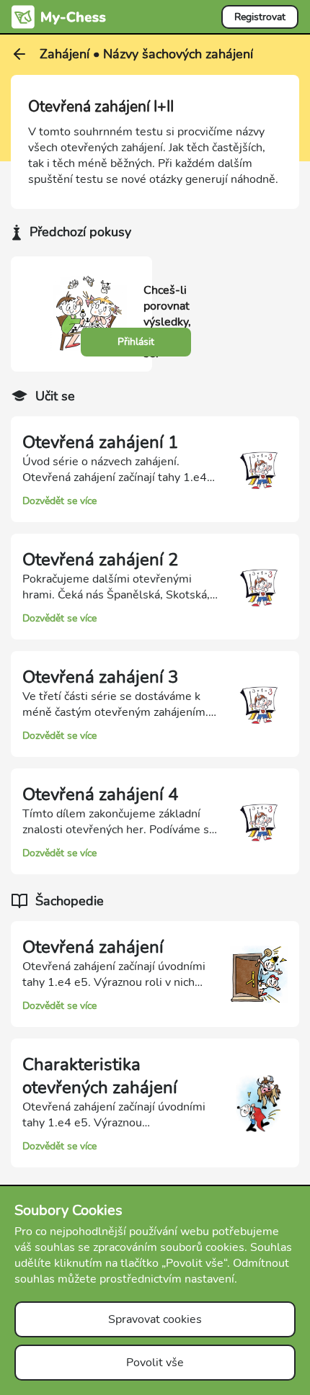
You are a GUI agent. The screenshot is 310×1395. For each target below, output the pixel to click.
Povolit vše (155, 1363)
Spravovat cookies (155, 1319)
